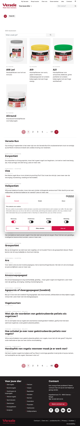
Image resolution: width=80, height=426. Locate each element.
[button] (75, 1)
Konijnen (10, 410)
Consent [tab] (16, 201)
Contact (69, 1)
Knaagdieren (11, 407)
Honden (29, 394)
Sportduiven (11, 400)
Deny (17, 228)
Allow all (63, 228)
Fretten (29, 384)
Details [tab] (40, 201)
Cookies (71, 420)
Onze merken (54, 1)
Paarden (30, 404)
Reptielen (30, 391)
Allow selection (40, 228)
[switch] (31, 222)
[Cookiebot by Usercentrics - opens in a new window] (67, 196)
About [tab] (63, 201)
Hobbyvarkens (32, 411)
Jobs (62, 1)
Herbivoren (30, 408)
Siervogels (10, 384)
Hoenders (30, 401)
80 (52, 366)
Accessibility (71, 424)
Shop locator (35, 1)
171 (52, 132)
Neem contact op (58, 404)
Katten (29, 398)
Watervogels (11, 396)
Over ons (44, 1)
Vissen (29, 388)
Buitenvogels (11, 388)
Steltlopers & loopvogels (10, 392)
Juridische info (55, 420)
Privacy (64, 420)
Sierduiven (10, 403)
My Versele (24, 1)
